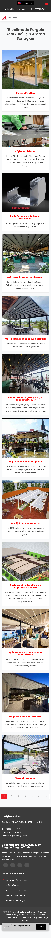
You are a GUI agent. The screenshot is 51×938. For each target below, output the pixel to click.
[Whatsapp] (14, 6)
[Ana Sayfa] (9, 17)
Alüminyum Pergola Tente (16, 880)
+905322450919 (40, 9)
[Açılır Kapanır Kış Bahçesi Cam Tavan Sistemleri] (25, 628)
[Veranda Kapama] (25, 754)
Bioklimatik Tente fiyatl (15, 900)
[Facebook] (4, 6)
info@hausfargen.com (16, 9)
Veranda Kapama (25, 778)
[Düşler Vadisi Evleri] (25, 130)
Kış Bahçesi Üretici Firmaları (17, 890)
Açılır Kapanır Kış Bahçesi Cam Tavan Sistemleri (25, 653)
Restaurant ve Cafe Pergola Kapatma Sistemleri (25, 586)
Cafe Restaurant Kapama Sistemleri (25, 338)
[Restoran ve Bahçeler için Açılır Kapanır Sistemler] (25, 373)
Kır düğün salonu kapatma (26, 523)
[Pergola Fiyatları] (25, 69)
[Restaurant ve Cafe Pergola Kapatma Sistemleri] (25, 561)
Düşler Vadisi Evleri (25, 151)
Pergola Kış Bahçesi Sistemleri (25, 716)
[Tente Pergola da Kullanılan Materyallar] (25, 192)
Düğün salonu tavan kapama (25, 461)
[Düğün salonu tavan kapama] (25, 437)
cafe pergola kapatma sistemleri (25, 277)
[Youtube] (11, 6)
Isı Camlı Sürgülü (12, 885)
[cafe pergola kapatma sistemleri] (25, 253)
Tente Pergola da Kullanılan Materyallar (25, 217)
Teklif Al (41, 927)
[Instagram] (8, 6)
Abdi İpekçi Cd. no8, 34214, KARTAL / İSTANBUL (22, 822)
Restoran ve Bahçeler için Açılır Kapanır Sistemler (25, 398)
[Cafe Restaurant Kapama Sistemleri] (25, 315)
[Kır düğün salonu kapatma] (25, 499)
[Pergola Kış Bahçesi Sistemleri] (25, 692)
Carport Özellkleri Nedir (15, 895)
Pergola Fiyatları (25, 93)
